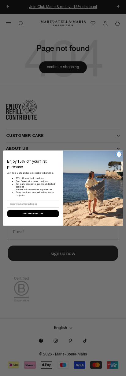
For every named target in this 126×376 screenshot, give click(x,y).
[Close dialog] (119, 154)
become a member (33, 213)
